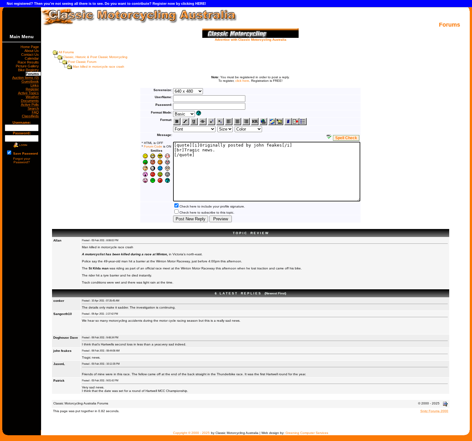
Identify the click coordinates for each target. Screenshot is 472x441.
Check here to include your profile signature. (212, 206)
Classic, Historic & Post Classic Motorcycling (95, 57)
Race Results (29, 62)
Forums (33, 74)
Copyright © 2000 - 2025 (191, 433)
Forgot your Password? (21, 160)
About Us (32, 51)
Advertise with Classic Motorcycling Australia (250, 39)
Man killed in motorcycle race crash (98, 66)
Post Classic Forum (82, 62)
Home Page (31, 47)
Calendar (33, 58)
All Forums (66, 52)
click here (242, 80)
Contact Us (31, 54)
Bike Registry (29, 70)
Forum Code (153, 146)
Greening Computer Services (306, 433)
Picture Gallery (28, 66)
